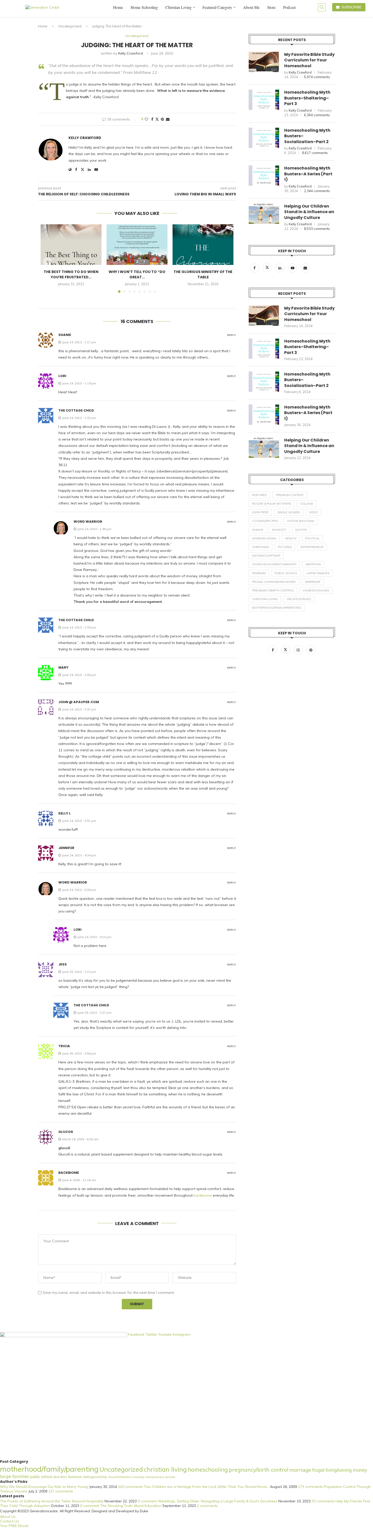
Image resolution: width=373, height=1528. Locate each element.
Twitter (151, 1334)
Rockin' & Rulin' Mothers (271, 503)
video (313, 512)
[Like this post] (146, 119)
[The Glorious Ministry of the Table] (203, 244)
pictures (285, 547)
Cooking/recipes (265, 521)
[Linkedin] (280, 268)
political (312, 538)
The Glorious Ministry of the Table (203, 274)
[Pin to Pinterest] (162, 119)
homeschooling (316, 590)
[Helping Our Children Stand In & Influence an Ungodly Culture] (264, 213)
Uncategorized (69, 26)
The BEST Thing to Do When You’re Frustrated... (71, 274)
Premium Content (290, 495)
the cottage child (76, 410)
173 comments (310, 1486)
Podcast (289, 7)
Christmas (260, 547)
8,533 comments (317, 229)
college (306, 503)
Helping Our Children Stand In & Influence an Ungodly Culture (309, 211)
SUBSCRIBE (351, 7)
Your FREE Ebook (14, 1525)
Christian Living (178, 7)
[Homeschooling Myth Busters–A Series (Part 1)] (264, 175)
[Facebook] (255, 268)
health (290, 538)
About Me (251, 7)
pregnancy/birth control (273, 590)
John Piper (260, 512)
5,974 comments (317, 77)
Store (271, 7)
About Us (7, 1516)
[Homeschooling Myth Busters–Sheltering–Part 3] (264, 100)
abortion (313, 564)
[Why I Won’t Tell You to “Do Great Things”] (137, 244)
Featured (259, 495)
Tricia (64, 1046)
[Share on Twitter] (157, 119)
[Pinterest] (311, 650)
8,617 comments (315, 153)
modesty (279, 530)
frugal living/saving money (274, 582)
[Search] (322, 7)
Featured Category (217, 7)
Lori (62, 375)
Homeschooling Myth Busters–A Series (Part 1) (308, 173)
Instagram (181, 1334)
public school (286, 573)
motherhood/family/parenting (276, 607)
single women (288, 512)
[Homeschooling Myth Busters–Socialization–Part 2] (264, 138)
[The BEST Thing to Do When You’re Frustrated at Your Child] (71, 244)
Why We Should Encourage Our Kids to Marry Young (44, 1486)
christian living (265, 599)
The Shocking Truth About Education (130, 1505)
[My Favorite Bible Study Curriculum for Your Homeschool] (264, 62)
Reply (231, 335)
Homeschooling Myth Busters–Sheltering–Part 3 (307, 98)
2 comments (207, 1505)
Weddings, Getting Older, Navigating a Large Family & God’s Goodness (217, 1501)
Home (118, 7)
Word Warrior (88, 521)
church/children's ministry (274, 564)
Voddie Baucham (300, 521)
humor (257, 530)
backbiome (68, 1172)
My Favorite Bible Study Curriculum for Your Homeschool (309, 60)
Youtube (165, 1334)
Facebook (136, 1334)
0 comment (147, 1501)
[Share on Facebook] (152, 119)
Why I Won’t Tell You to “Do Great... (137, 274)
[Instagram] (298, 650)
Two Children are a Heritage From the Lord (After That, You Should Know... (206, 1486)
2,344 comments (317, 191)
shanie (64, 334)
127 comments (60, 1491)
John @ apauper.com (78, 702)
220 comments (130, 1486)
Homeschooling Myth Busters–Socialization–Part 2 (307, 136)
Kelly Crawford (130, 53)
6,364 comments (317, 115)
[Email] (305, 268)
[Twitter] (267, 268)
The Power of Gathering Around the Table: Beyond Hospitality (52, 1501)
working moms (264, 538)
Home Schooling (144, 7)
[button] (47, 261)
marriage (312, 582)
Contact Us (9, 1521)
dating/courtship (266, 555)
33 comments (323, 1501)
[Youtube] (293, 268)
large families (318, 573)
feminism (259, 573)
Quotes (301, 530)
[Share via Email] (167, 119)
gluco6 (65, 1131)
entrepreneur (312, 547)
